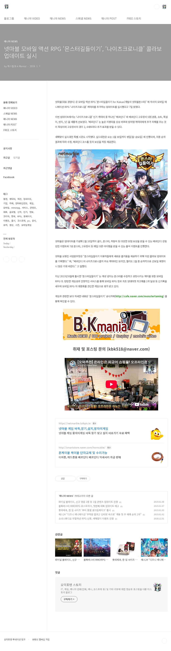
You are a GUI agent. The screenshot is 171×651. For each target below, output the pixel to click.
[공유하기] (68, 478)
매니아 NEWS (58, 18)
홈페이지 (28, 216)
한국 (13, 216)
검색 (156, 6)
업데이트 (27, 199)
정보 (31, 212)
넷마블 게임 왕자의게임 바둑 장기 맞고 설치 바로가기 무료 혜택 (94, 433)
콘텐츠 (33, 207)
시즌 (17, 225)
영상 (11, 225)
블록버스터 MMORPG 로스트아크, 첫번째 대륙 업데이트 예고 (89, 506)
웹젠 (5, 199)
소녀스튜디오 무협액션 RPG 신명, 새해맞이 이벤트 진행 (86, 518)
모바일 (6, 207)
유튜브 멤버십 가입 (41, 639)
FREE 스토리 (134, 18)
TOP (164, 640)
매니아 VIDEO (32, 18)
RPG (19, 216)
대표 (5, 212)
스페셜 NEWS (83, 18)
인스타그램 (14, 259)
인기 (25, 212)
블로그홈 (9, 18)
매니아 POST (109, 18)
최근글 (6, 157)
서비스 (25, 207)
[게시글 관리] (72, 478)
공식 (34, 220)
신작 (19, 212)
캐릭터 (12, 199)
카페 (11, 203)
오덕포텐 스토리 (71, 585)
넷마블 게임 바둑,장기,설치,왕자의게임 (83, 428)
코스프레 (21, 220)
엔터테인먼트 (21, 203)
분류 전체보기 (10, 102)
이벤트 (6, 220)
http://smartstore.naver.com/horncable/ (82, 447)
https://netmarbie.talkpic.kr (75, 423)
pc (28, 220)
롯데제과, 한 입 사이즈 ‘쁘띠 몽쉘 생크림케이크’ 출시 (85, 510)
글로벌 (12, 212)
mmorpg (15, 207)
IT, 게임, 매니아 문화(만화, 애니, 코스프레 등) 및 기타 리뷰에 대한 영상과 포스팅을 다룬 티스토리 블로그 (106, 590)
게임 (31, 203)
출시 (13, 220)
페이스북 (6, 259)
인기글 (16, 157)
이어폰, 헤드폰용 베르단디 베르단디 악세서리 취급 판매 (90, 457)
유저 (5, 225)
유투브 (22, 259)
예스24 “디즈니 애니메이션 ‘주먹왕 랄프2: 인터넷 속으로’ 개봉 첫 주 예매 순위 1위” (100, 514)
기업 (5, 203)
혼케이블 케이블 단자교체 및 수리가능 (83, 453)
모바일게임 (26, 225)
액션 (19, 199)
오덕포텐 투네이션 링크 (14, 639)
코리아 (6, 216)
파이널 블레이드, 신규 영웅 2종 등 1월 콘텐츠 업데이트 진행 (88, 501)
